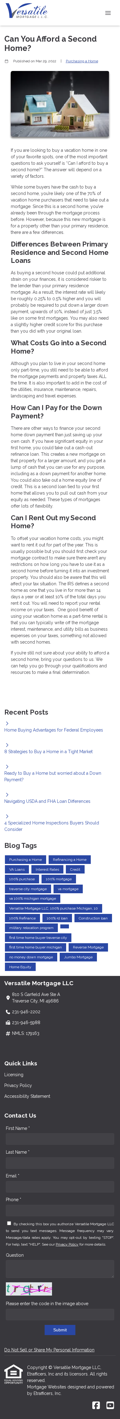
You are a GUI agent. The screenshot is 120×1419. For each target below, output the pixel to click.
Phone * (13, 1199)
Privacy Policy (18, 1085)
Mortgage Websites (47, 1386)
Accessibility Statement (27, 1096)
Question (15, 1255)
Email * (12, 1175)
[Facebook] (96, 1405)
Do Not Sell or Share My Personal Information (49, 1349)
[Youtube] (110, 1405)
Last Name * (18, 1152)
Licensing (13, 1074)
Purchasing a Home (82, 61)
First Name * (18, 1128)
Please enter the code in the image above (47, 1303)
